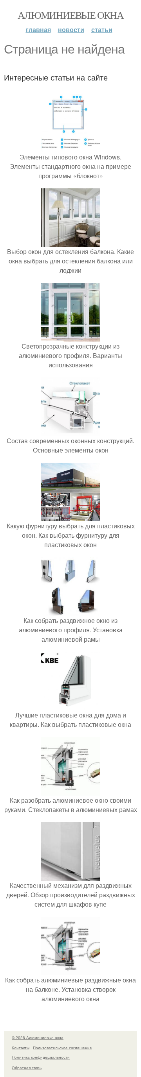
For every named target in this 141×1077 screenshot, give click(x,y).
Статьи (101, 29)
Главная (38, 29)
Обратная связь (27, 1067)
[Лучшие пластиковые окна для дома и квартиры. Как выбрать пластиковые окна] (70, 705)
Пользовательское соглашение (62, 1047)
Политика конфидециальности (41, 1057)
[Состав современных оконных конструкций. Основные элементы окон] (70, 431)
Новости (71, 29)
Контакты (20, 1047)
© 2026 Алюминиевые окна (37, 1037)
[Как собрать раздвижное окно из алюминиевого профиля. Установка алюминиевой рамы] (70, 610)
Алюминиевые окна (70, 14)
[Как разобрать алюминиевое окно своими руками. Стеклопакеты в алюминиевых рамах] (70, 790)
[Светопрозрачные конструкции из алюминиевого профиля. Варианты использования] (70, 336)
